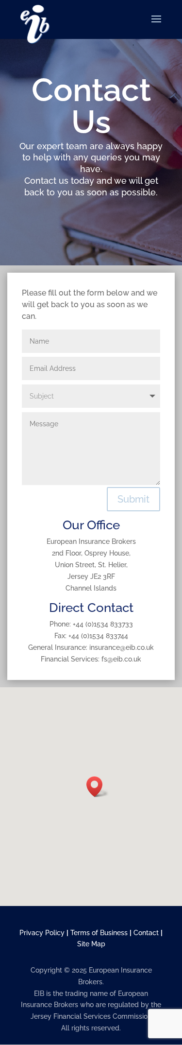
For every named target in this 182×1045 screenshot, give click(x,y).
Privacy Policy (42, 933)
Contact (146, 933)
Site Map (91, 944)
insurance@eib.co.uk (121, 647)
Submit (133, 499)
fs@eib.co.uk (121, 659)
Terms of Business (99, 933)
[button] (98, 786)
